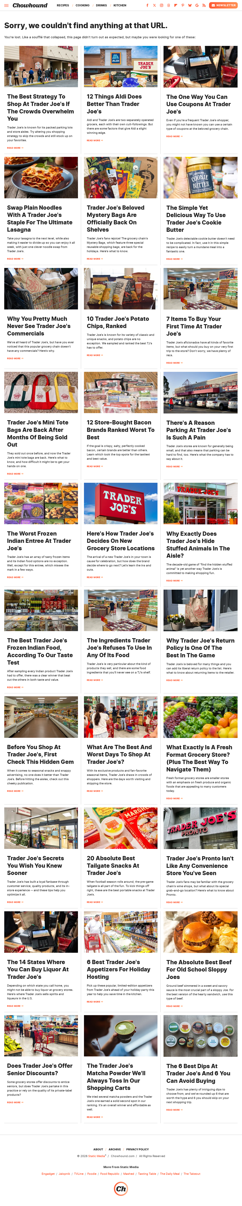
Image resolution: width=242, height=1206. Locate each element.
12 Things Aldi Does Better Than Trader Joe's (114, 104)
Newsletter (226, 5)
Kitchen (120, 5)
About (98, 1149)
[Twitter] (154, 6)
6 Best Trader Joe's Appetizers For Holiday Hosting (118, 969)
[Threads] (169, 6)
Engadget (48, 1174)
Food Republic (109, 1174)
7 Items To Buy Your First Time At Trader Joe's (194, 326)
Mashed (128, 1174)
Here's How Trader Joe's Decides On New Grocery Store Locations (121, 541)
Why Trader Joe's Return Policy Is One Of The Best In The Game (200, 648)
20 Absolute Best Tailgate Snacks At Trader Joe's (113, 865)
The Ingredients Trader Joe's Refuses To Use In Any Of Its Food (119, 648)
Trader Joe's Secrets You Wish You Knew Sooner (35, 865)
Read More (14, 148)
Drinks (101, 5)
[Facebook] (147, 6)
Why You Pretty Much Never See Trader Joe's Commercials (39, 326)
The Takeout (192, 1174)
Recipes (63, 5)
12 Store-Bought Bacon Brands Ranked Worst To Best (121, 430)
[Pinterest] (183, 6)
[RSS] (204, 6)
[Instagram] (161, 6)
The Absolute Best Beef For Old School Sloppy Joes (199, 969)
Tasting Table (147, 1174)
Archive (115, 1149)
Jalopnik (64, 1174)
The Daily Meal (170, 1174)
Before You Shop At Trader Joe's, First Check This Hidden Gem (40, 754)
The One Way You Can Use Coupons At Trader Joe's (198, 104)
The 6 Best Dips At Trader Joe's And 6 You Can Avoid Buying (198, 1073)
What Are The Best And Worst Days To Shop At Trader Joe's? (119, 754)
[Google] (197, 6)
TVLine (78, 1174)
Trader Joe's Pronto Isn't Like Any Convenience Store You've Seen (200, 866)
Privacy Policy (137, 1149)
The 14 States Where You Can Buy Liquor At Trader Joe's (38, 969)
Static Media (96, 1156)
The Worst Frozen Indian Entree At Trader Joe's (39, 541)
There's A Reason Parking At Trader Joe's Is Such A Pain (198, 430)
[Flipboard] (176, 6)
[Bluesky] (190, 6)
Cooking (82, 5)
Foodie (91, 1174)
